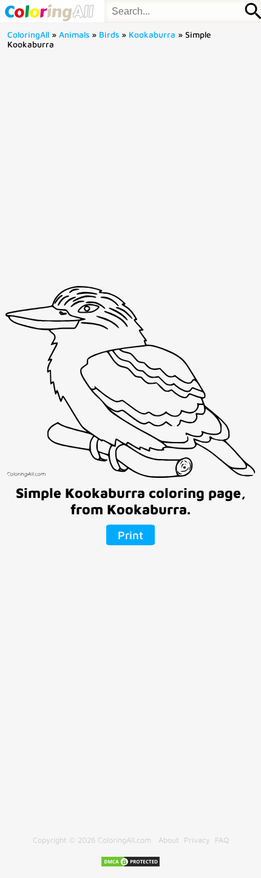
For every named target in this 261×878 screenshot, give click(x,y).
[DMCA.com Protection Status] (130, 864)
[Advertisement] (130, 172)
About (168, 840)
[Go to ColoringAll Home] (49, 11)
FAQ (222, 840)
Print (130, 535)
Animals (74, 34)
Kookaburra (152, 34)
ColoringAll (28, 34)
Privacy (197, 840)
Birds (109, 34)
